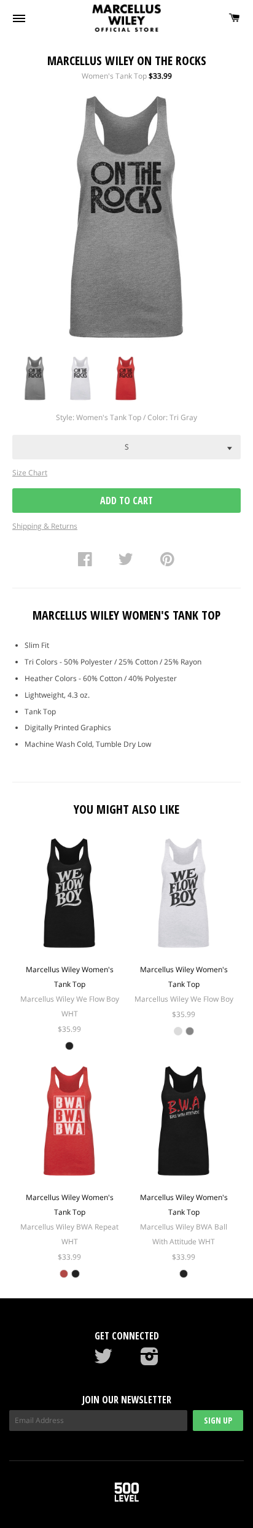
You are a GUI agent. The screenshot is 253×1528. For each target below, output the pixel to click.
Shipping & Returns (44, 526)
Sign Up (218, 1420)
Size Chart (29, 472)
